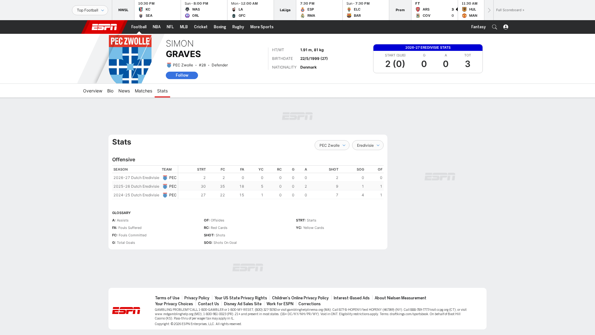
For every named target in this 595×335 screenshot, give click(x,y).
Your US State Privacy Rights (240, 298)
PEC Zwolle (183, 65)
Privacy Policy (196, 298)
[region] (281, 182)
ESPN (104, 27)
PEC (173, 177)
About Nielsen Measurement (400, 298)
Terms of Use (167, 298)
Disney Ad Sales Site (243, 304)
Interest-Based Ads (352, 298)
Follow (182, 75)
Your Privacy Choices (174, 304)
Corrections (309, 304)
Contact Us (208, 304)
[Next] (488, 10)
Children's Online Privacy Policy (300, 298)
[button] (494, 27)
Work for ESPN (280, 304)
